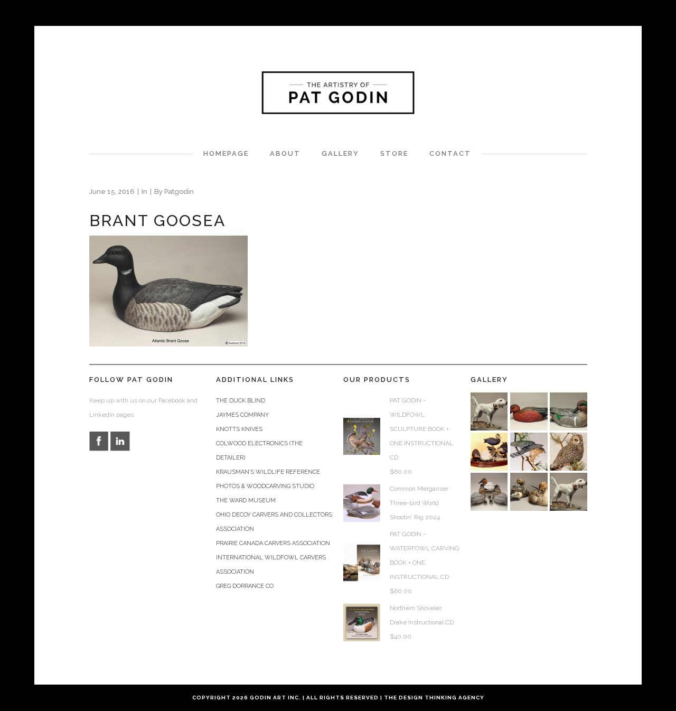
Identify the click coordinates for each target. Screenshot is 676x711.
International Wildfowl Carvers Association (271, 564)
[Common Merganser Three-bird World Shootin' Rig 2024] (361, 502)
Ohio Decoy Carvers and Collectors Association (274, 521)
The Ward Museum (246, 500)
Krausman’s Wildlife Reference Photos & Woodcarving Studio (268, 479)
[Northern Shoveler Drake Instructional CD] (361, 622)
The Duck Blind (240, 400)
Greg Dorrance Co (245, 586)
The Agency (434, 697)
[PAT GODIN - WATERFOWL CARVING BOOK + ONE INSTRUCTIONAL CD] (361, 562)
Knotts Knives (239, 429)
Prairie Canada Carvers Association (273, 543)
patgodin (179, 191)
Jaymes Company (242, 414)
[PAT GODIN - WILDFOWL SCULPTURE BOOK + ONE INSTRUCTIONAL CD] (361, 436)
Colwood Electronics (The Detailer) (259, 450)
